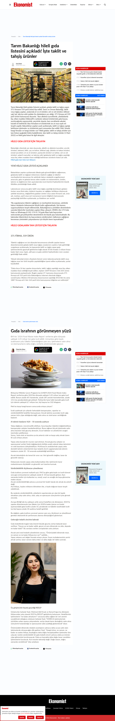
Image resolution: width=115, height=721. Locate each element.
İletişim (85, 708)
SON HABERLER (82, 68)
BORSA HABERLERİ (82, 95)
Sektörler (63, 4)
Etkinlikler (73, 4)
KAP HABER (101, 95)
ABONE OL (94, 193)
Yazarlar (82, 4)
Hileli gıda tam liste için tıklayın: (23, 160)
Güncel (42, 4)
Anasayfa (13, 36)
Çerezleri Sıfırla (58, 708)
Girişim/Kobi (53, 4)
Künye (78, 708)
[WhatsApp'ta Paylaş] (61, 63)
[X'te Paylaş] (69, 63)
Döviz (90, 4)
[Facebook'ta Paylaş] (65, 63)
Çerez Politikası (46, 708)
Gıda (19, 36)
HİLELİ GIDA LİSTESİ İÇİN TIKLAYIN (28, 141)
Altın (97, 4)
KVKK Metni (69, 708)
